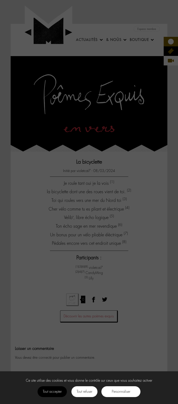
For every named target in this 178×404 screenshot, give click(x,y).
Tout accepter (52, 391)
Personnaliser (121, 391)
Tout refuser (84, 391)
